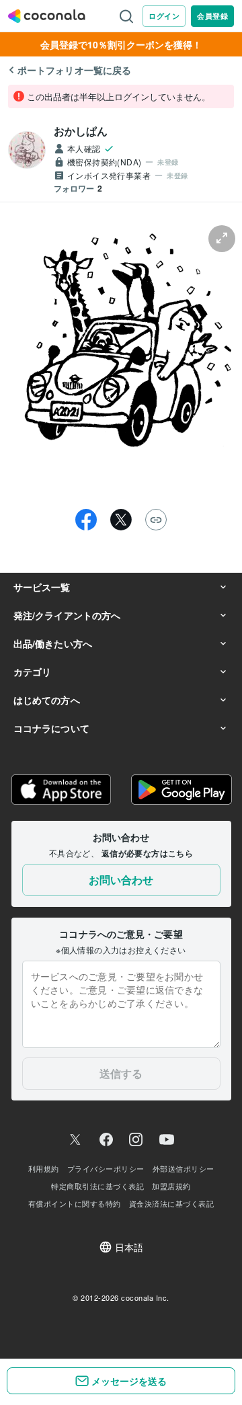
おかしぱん (81, 130)
